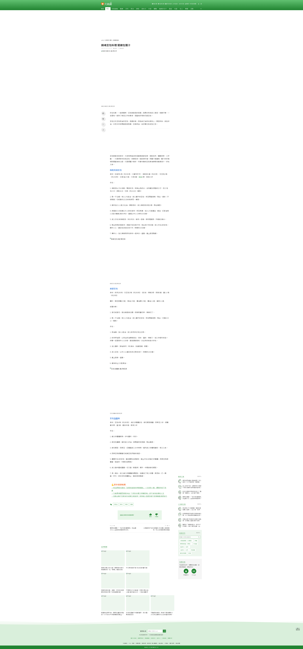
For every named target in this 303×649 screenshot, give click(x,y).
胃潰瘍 (193, 550)
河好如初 (169, 3)
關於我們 (172, 643)
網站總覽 (178, 643)
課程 (137, 9)
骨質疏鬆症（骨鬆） (185, 544)
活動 (191, 9)
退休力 (144, 9)
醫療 (121, 9)
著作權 (149, 643)
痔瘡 (196, 540)
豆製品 (116, 504)
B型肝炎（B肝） (184, 547)
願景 (187, 3)
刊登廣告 (125, 643)
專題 (186, 9)
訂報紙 (166, 643)
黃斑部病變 (183, 553)
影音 (132, 9)
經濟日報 (162, 3)
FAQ (130, 643)
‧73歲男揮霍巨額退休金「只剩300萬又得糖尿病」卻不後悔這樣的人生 (137, 493)
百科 (126, 9)
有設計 (176, 3)
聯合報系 (161, 643)
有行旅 (182, 3)
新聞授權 (138, 643)
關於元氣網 (133, 638)
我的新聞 (193, 3)
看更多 (199, 476)
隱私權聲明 (154, 643)
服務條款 (144, 643)
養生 (107, 9)
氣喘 (189, 553)
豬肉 (121, 504)
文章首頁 (164, 638)
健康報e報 (143, 631)
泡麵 (116, 418)
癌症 (170, 9)
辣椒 (140, 177)
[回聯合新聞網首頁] (102, 4)
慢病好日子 (163, 9)
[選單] (201, 3)
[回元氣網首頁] (108, 4)
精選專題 (147, 638)
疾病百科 (153, 638)
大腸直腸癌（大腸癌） (186, 540)
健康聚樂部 (140, 638)
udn (102, 40)
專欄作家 (170, 638)
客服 (133, 643)
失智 (149, 9)
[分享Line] (103, 119)
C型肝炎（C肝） (184, 550)
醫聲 (155, 9)
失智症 (195, 544)
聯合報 (155, 3)
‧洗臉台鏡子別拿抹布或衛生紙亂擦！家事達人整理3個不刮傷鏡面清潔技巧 (139, 496)
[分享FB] (103, 113)
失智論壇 (115, 9)
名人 (181, 9)
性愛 (175, 9)
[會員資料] (199, 3)
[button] (201, 8)
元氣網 (107, 40)
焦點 (102, 9)
